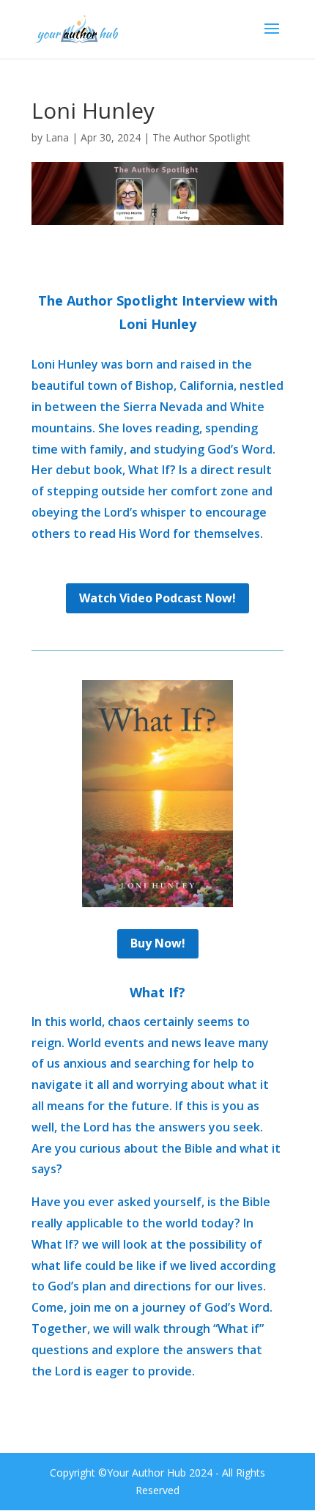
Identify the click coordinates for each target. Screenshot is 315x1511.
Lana (57, 137)
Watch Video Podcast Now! (157, 598)
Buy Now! (157, 943)
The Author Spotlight (201, 137)
